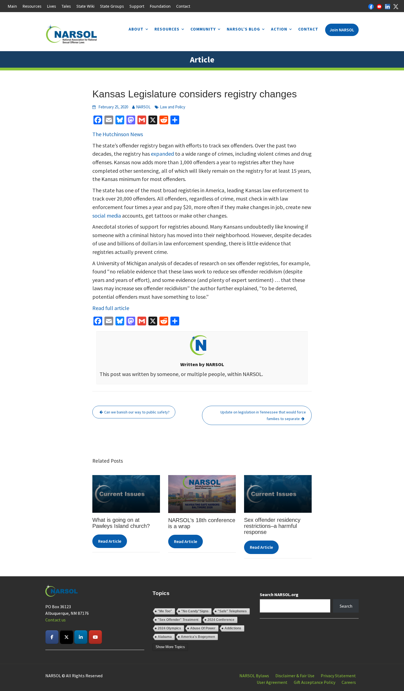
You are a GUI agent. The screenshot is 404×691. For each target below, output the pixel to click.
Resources (32, 6)
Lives (51, 6)
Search (346, 606)
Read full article (110, 308)
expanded (162, 153)
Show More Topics (170, 647)
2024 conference (220, 620)
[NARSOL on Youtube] (95, 637)
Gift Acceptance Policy (314, 682)
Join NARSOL (342, 29)
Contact (183, 6)
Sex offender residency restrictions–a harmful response (272, 526)
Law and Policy (172, 106)
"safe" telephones (232, 611)
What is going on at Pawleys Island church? (121, 523)
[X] (396, 6)
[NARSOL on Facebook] (52, 637)
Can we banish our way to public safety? (137, 412)
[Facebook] (371, 6)
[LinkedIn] (387, 6)
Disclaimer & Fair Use (294, 675)
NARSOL (143, 106)
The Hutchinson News (117, 134)
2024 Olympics (169, 628)
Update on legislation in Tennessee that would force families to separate (263, 415)
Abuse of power (202, 628)
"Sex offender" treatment (178, 620)
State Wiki (85, 6)
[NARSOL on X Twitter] (66, 637)
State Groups (112, 6)
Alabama (165, 637)
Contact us (55, 620)
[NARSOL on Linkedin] (80, 637)
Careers (349, 682)
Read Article (109, 541)
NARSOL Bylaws (254, 675)
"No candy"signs (195, 611)
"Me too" (165, 611)
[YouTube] (379, 6)
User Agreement (272, 682)
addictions (233, 628)
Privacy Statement (338, 675)
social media (106, 215)
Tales (66, 6)
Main (12, 6)
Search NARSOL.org (279, 594)
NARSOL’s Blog (243, 29)
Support (136, 6)
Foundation (160, 6)
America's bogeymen (198, 637)
